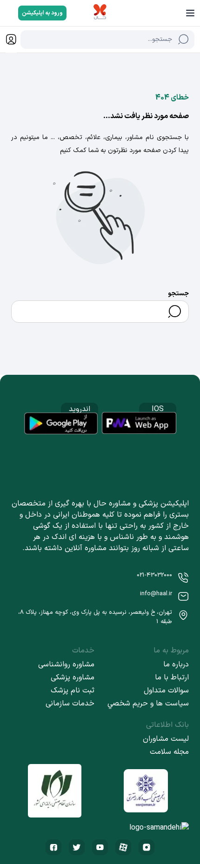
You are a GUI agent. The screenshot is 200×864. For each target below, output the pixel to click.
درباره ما (176, 664)
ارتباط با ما (172, 677)
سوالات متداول (166, 690)
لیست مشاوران (166, 739)
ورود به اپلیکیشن (42, 13)
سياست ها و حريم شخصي (148, 703)
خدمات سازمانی (70, 703)
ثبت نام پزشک (72, 690)
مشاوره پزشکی (72, 677)
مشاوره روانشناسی (66, 664)
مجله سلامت (169, 752)
